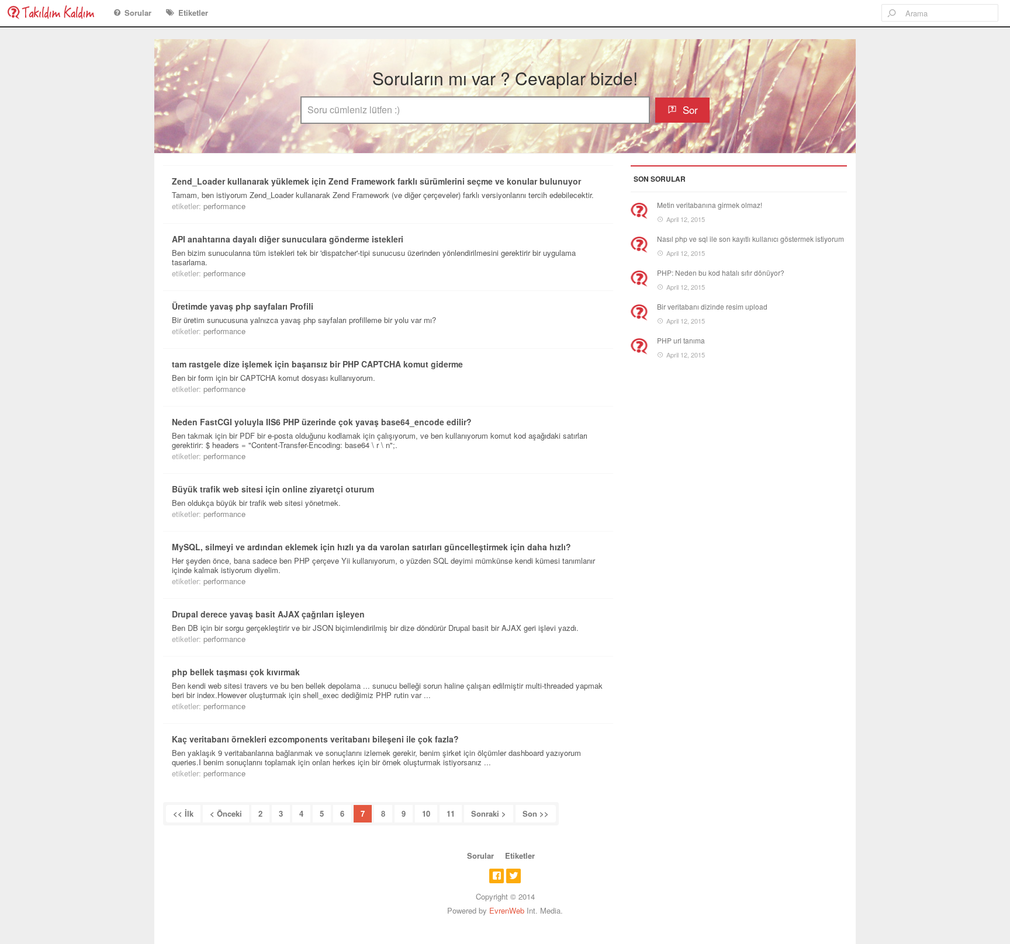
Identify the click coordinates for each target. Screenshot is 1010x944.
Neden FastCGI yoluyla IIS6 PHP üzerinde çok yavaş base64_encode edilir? (322, 422)
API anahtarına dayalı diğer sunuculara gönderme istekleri (287, 239)
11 (451, 813)
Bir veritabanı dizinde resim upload (712, 306)
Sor (690, 109)
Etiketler (193, 12)
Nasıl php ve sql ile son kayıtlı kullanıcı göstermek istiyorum (750, 239)
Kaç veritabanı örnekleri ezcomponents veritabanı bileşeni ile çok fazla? (315, 739)
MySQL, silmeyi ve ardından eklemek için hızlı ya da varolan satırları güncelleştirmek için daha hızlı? (371, 547)
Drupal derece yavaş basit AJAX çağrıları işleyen (268, 614)
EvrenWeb (506, 910)
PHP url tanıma (681, 340)
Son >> (536, 813)
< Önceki (226, 813)
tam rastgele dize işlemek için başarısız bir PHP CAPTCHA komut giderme (317, 364)
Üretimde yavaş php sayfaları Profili (242, 306)
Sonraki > (488, 813)
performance (224, 205)
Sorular (137, 12)
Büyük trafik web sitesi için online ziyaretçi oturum (273, 489)
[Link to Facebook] (496, 876)
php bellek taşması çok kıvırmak (236, 672)
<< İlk (183, 813)
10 (426, 813)
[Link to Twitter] (513, 876)
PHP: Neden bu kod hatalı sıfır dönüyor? (720, 272)
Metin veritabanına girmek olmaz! (709, 205)
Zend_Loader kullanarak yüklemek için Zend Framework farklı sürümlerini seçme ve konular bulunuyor (376, 181)
